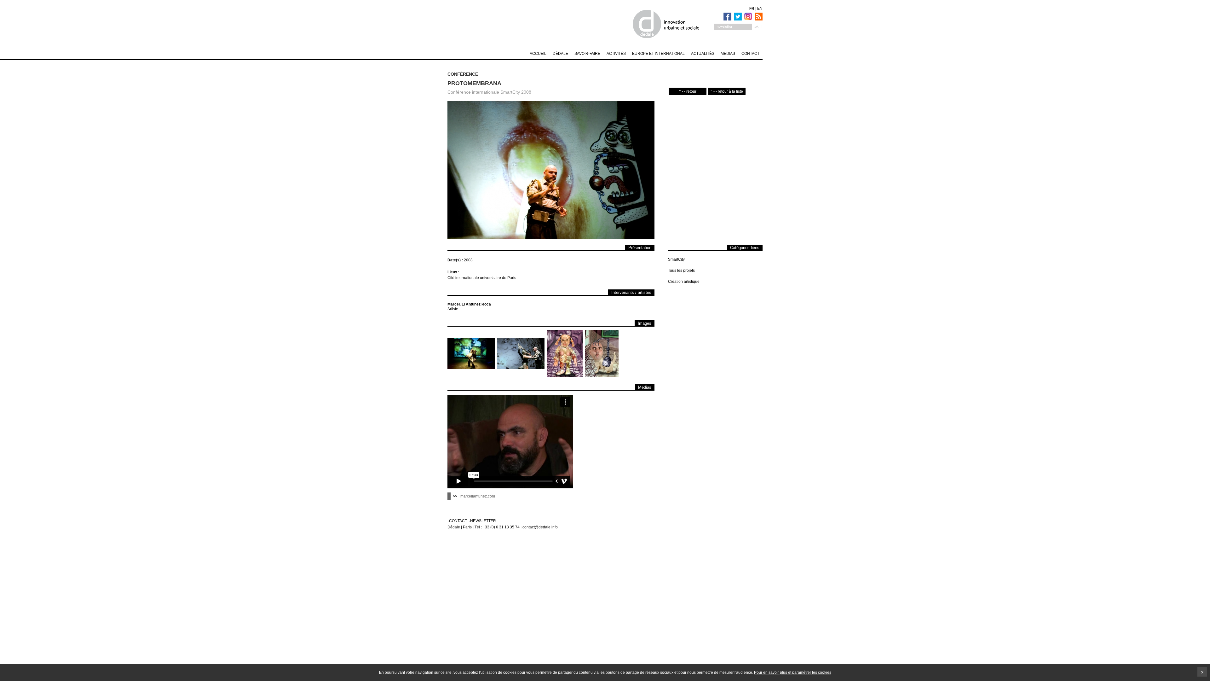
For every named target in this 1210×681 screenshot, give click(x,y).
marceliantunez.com (477, 496)
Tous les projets (681, 270)
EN (760, 8)
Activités (616, 53)
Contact (750, 53)
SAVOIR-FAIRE (587, 53)
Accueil (538, 53)
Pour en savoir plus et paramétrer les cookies (792, 672)
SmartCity (676, 259)
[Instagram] (747, 16)
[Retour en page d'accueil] (666, 24)
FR (751, 8)
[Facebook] (726, 16)
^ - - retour (687, 91)
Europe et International (658, 53)
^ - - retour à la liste (727, 91)
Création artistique (684, 281)
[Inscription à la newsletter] (738, 27)
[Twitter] (737, 16)
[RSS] (758, 16)
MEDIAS (728, 53)
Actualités (702, 53)
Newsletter (483, 521)
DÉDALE (560, 53)
